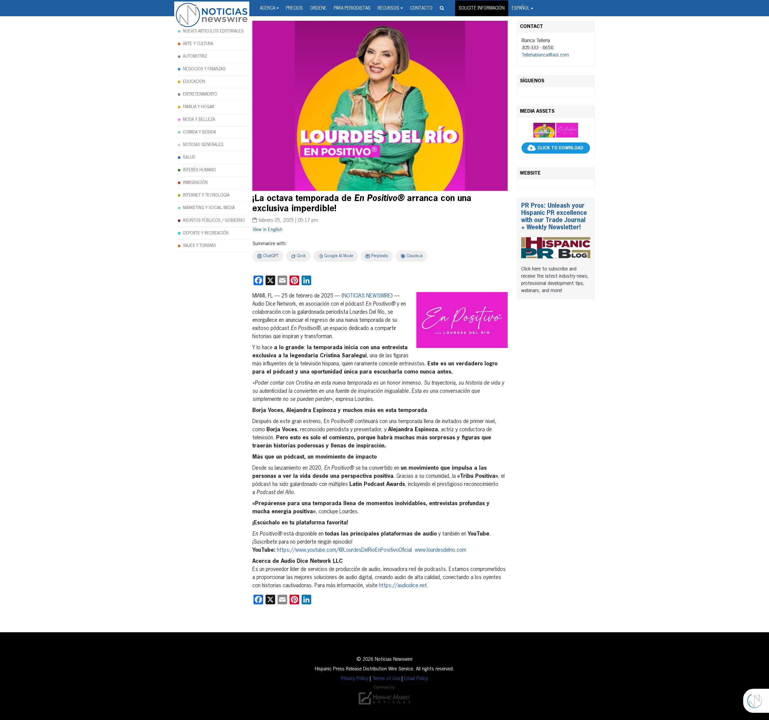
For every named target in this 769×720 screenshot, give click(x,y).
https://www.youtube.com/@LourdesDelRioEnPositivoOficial (344, 550)
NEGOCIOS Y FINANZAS (204, 69)
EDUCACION (194, 82)
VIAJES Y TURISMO (199, 246)
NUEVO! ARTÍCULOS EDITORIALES (213, 31)
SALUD (189, 157)
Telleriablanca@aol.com (545, 55)
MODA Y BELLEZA (199, 119)
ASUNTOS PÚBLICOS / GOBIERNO (214, 220)
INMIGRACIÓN (195, 183)
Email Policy (416, 678)
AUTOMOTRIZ (195, 56)
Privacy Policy (354, 678)
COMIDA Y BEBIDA (199, 132)
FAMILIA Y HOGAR (198, 107)
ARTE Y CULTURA (198, 44)
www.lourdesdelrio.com (440, 550)
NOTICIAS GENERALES (203, 145)
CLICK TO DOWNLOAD (560, 148)
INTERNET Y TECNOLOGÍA (206, 195)
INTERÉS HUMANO (199, 170)
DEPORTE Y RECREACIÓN (206, 233)
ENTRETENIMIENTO (200, 94)
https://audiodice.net (403, 585)
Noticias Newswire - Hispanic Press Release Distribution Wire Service (211, 15)
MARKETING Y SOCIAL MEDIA (209, 208)
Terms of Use (386, 678)
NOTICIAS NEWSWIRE (367, 296)
